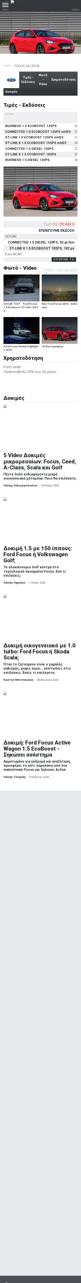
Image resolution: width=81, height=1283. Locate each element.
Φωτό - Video (43, 79)
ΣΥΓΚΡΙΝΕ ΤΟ (63, 259)
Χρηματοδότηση (63, 79)
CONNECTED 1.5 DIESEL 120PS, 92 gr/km (41, 242)
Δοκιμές (11, 91)
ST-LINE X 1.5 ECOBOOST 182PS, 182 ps (41, 248)
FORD (7, 66)
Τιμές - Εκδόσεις (28, 80)
